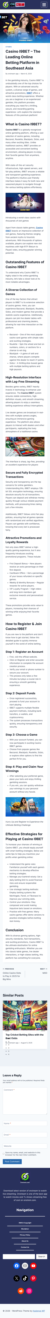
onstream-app (13, 74)
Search (41, 1256)
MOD (43, 971)
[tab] (8, 1038)
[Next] (43, 1028)
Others (9, 47)
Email (7, 1135)
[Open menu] (44, 4)
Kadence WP (39, 1311)
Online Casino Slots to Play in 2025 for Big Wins (12, 974)
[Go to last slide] (7, 1028)
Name (7, 1123)
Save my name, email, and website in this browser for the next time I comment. (22, 1153)
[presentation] (25, 1015)
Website (7, 1146)
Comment (9, 1090)
